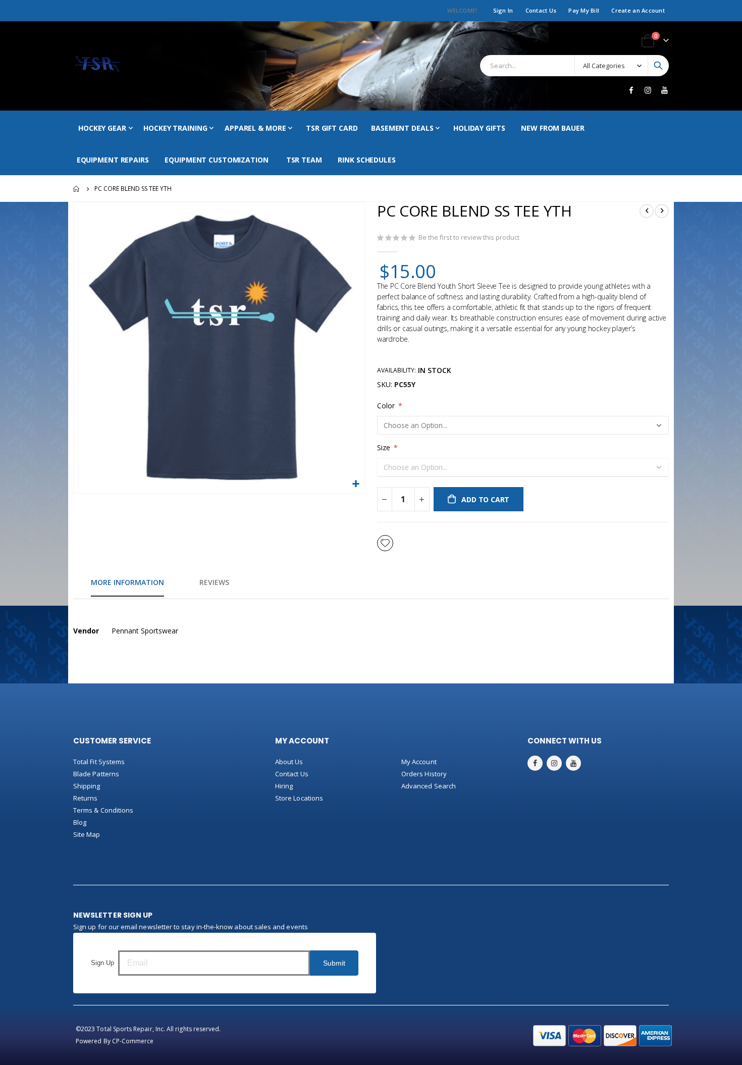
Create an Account (638, 10)
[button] (355, 484)
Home (76, 189)
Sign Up (102, 963)
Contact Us (541, 10)
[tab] (127, 583)
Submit (334, 963)
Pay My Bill (583, 10)
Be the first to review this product (468, 237)
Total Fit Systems (99, 761)
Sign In (503, 10)
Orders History (424, 773)
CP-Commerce (133, 1041)
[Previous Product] (647, 211)
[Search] (658, 65)
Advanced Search (428, 785)
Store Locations (299, 798)
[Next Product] (662, 211)
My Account (419, 761)
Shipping (86, 785)
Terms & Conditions (103, 810)
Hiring (284, 785)
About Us (289, 761)
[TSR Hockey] (97, 66)
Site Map (86, 834)
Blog (79, 822)
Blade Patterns (96, 773)
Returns (85, 798)
